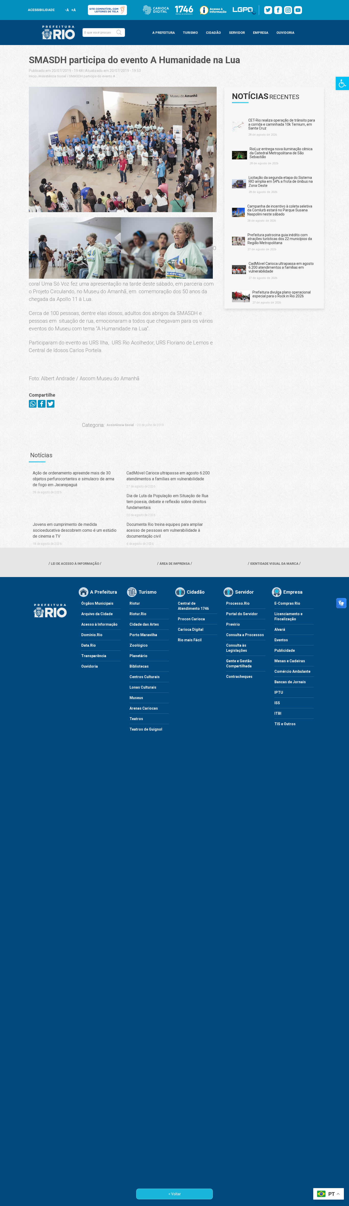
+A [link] (73, 10)
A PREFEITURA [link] (163, 33)
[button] (119, 32)
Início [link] (33, 76)
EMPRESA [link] (260, 33)
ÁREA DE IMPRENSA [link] (174, 564)
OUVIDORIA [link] (285, 33)
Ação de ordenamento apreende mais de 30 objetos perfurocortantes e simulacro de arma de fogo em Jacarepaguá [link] (73, 479)
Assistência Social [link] (52, 76)
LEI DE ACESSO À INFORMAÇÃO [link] (75, 564)
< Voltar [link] (174, 1194)
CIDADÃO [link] (213, 33)
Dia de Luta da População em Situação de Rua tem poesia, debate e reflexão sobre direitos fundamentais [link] (167, 501)
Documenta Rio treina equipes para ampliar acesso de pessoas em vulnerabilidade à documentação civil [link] (164, 530)
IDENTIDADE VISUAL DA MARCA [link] (274, 564)
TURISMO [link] (190, 33)
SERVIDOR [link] (237, 33)
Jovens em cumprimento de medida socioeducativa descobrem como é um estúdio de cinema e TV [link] (75, 530)
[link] (342, 83)
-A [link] (67, 10)
